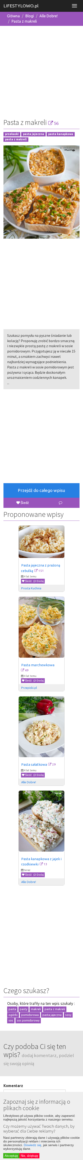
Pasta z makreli (24, 21)
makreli (36, 1009)
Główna (13, 16)
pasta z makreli (16, 139)
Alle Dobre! (48, 16)
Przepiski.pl (29, 687)
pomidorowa (30, 1014)
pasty (23, 1009)
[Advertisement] (41, 71)
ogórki (13, 1014)
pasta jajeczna (33, 134)
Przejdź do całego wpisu (41, 490)
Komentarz (13, 1086)
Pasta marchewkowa (37, 665)
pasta (12, 1009)
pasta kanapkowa (60, 134)
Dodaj (40, 581)
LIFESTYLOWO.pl (21, 5)
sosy (68, 1014)
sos (11, 1020)
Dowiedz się (32, 1145)
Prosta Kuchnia (31, 588)
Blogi (29, 16)
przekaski (12, 134)
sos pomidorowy (28, 1020)
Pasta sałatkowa (34, 764)
